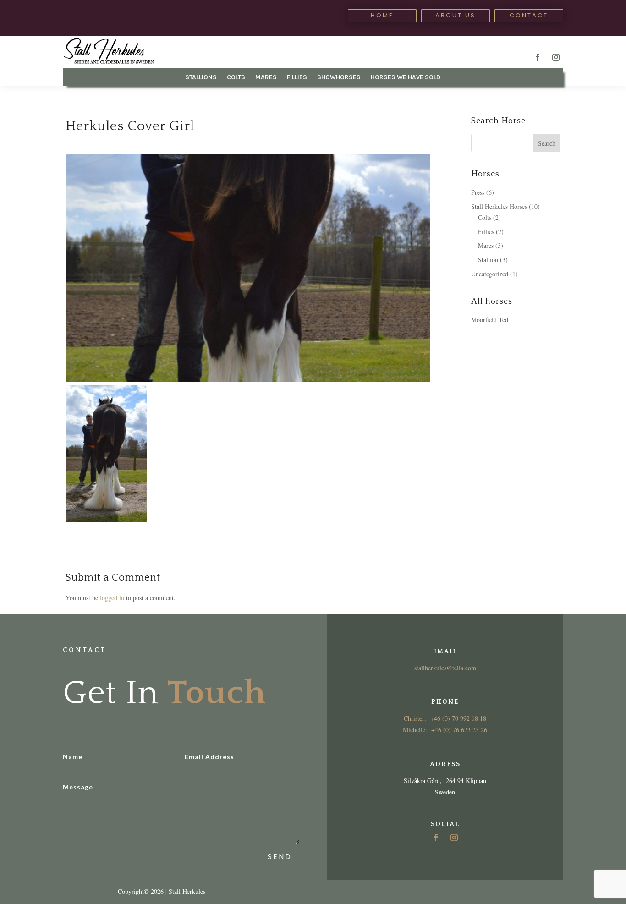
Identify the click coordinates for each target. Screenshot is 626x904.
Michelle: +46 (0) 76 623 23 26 (445, 729)
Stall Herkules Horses (499, 206)
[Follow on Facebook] (537, 57)
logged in (112, 597)
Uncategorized (489, 273)
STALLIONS (201, 77)
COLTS (236, 77)
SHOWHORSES (339, 77)
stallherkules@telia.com (445, 667)
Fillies (486, 231)
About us (455, 15)
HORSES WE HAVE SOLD (405, 77)
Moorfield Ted (489, 319)
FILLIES (297, 77)
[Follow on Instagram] (556, 57)
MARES (266, 77)
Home (382, 15)
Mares (486, 245)
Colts (484, 217)
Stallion (488, 259)
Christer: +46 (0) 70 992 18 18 (445, 718)
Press (477, 192)
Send (280, 856)
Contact (529, 15)
